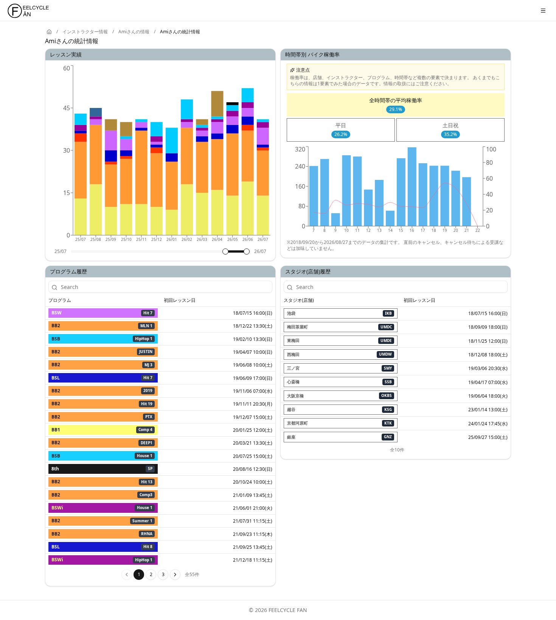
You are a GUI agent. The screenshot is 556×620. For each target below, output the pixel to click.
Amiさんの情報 (133, 32)
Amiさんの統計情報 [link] (180, 32)
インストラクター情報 (85, 32)
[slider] (225, 251)
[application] (160, 156)
